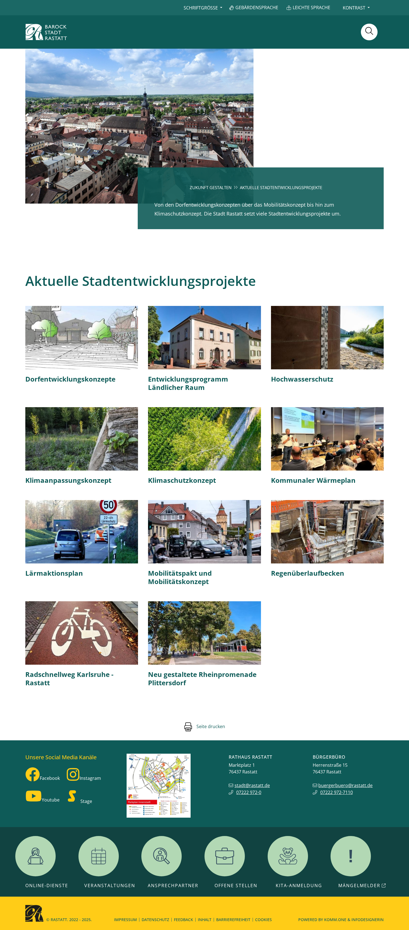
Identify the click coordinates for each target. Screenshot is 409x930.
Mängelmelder (359, 885)
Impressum (125, 919)
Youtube (51, 800)
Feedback (183, 919)
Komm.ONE (335, 919)
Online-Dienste (46, 885)
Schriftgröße (201, 8)
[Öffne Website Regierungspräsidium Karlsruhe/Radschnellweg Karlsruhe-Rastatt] (81, 633)
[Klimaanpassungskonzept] (81, 439)
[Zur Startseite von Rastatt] (46, 32)
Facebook (50, 778)
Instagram (90, 778)
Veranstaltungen (109, 885)
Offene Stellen (236, 885)
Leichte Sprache (311, 7)
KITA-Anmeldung (299, 885)
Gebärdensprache (256, 7)
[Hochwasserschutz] (327, 337)
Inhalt (204, 919)
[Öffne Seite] (327, 439)
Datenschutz (155, 919)
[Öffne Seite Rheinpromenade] (204, 633)
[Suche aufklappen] (369, 32)
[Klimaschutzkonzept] (204, 439)
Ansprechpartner (173, 885)
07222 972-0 (248, 792)
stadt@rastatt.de (252, 785)
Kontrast (354, 8)
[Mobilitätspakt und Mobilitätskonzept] (204, 531)
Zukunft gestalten (210, 187)
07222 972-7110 (336, 792)
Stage (86, 801)
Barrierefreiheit (233, 919)
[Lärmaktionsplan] (81, 531)
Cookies (263, 919)
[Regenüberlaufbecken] (327, 531)
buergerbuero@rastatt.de (345, 785)
